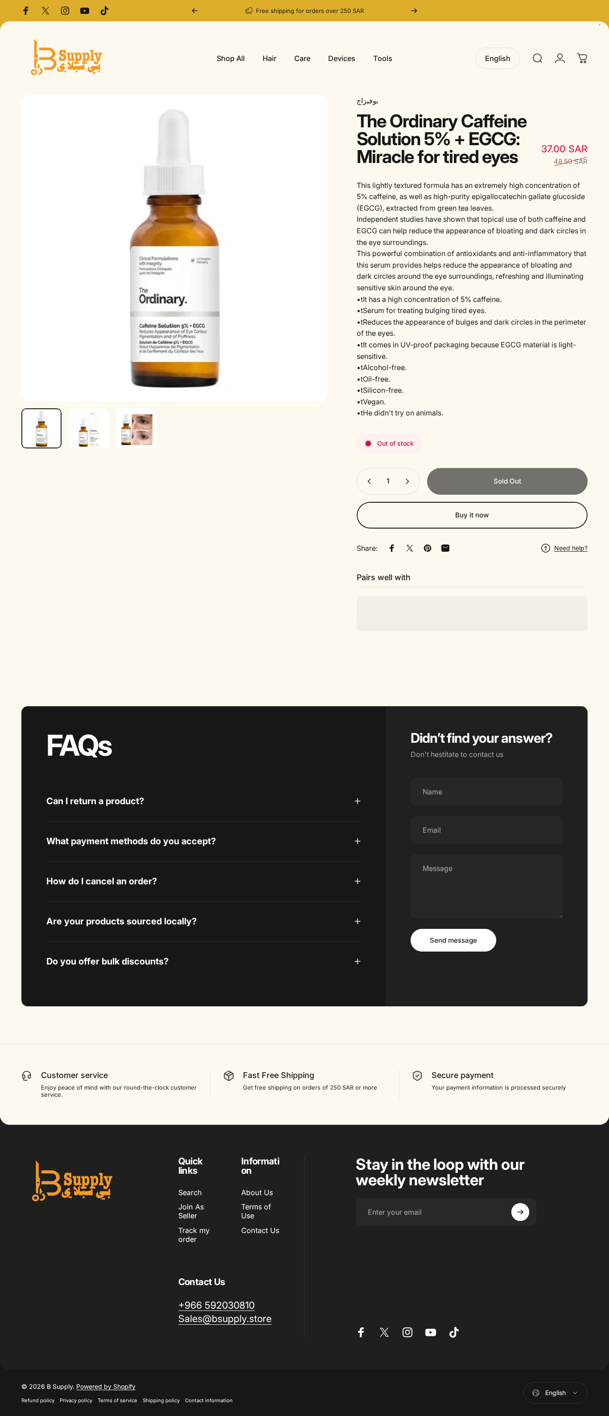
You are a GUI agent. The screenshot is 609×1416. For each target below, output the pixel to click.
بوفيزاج (367, 100)
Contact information (209, 1400)
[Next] (414, 10)
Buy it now (472, 515)
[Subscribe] (520, 1212)
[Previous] (195, 10)
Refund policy (37, 1400)
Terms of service (117, 1400)
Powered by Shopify (106, 1386)
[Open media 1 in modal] (174, 248)
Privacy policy (76, 1400)
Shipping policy (161, 1400)
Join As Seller (191, 1211)
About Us (257, 1192)
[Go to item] (41, 428)
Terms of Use (256, 1211)
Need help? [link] (571, 548)
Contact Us (260, 1230)
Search (190, 1192)
